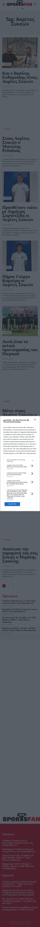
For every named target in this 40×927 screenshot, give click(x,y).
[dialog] (20, 463)
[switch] (31, 466)
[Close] (36, 420)
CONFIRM (12, 504)
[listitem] (20, 460)
